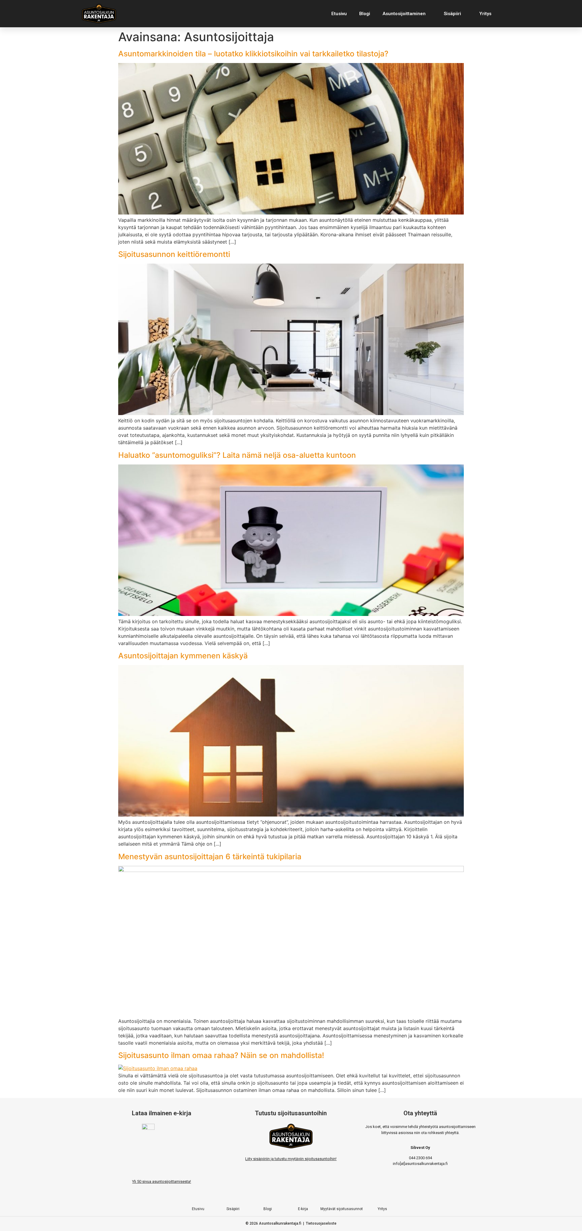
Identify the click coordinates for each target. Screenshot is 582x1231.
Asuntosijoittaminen (404, 13)
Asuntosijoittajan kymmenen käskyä (183, 655)
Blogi (364, 13)
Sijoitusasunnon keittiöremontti (174, 254)
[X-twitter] (291, 1194)
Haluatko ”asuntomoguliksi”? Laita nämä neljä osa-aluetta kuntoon (237, 455)
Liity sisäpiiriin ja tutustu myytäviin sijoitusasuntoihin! (290, 1158)
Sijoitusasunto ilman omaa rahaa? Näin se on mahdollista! (221, 1055)
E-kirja (303, 1209)
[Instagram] (278, 1194)
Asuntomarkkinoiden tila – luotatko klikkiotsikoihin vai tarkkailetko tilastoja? (253, 53)
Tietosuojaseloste (321, 1223)
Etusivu (339, 13)
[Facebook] (266, 1194)
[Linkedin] (315, 1194)
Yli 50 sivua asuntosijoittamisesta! (161, 1181)
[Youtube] (303, 1194)
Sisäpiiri (452, 13)
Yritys (485, 13)
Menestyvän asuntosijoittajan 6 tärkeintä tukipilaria (209, 856)
